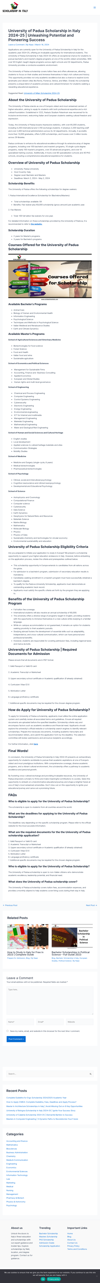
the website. (36, 224)
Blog (28, 958)
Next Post (91, 905)
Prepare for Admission (16, 958)
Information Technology (17, 1175)
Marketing (10, 1183)
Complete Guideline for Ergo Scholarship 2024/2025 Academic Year (36, 1098)
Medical (9, 1186)
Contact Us (72, 1243)
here (36, 744)
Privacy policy (54, 1279)
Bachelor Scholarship (48, 1233)
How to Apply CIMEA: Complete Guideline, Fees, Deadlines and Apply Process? (41, 1102)
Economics (11, 1167)
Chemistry (10, 1156)
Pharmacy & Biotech (15, 1198)
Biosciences (11, 1149)
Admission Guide (46, 1243)
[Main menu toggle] (94, 7)
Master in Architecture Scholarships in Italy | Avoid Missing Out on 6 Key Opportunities (44, 1106)
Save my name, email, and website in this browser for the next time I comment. (45, 1031)
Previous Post (10, 905)
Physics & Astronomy (15, 1202)
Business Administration (17, 1152)
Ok (43, 1279)
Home (70, 1233)
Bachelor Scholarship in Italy (67, 958)
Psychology (11, 1205)
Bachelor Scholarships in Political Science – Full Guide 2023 (71, 953)
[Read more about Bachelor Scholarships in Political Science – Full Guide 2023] (72, 936)
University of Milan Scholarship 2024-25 (42, 93)
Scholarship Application (49, 1246)
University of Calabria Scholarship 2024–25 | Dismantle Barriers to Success (39, 1115)
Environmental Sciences (17, 1171)
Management (12, 1194)
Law (8, 1179)
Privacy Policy (73, 1246)
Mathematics (12, 1145)
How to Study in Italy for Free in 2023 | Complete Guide (25, 953)
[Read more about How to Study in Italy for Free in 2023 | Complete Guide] (27, 936)
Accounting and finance (16, 1141)
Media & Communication (17, 1160)
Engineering (11, 1164)
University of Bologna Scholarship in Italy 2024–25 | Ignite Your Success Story (40, 1110)
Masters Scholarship (48, 1236)
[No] (96, 1276)
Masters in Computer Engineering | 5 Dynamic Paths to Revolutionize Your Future (42, 1119)
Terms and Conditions (77, 1249)
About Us (71, 1240)
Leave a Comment (16, 44)
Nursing (9, 1190)
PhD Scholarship (46, 1240)
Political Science (65, 961)
